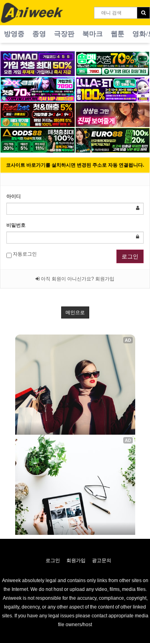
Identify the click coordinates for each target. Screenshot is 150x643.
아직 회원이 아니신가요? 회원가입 (77, 279)
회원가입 (76, 560)
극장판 (64, 34)
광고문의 (101, 560)
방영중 (14, 34)
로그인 (130, 256)
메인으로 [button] (75, 312)
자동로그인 (24, 254)
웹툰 (117, 34)
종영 (39, 34)
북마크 (92, 34)
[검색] (143, 13)
